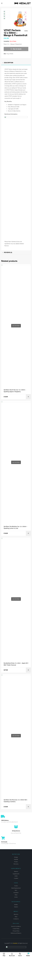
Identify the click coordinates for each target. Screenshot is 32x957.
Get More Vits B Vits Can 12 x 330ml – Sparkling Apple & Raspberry (15, 391)
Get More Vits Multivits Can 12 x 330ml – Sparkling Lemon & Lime (15, 527)
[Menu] (1, 3)
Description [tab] (8, 63)
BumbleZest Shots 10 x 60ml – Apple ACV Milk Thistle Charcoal (16, 664)
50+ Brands (4, 842)
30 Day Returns (16, 831)
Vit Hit (25, 31)
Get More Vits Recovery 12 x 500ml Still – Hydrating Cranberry (16, 800)
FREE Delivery (5, 820)
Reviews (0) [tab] (8, 252)
